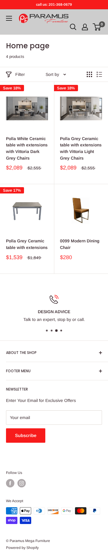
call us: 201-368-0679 (54, 4)
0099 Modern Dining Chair (79, 244)
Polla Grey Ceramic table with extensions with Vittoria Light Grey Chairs (81, 148)
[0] (97, 27)
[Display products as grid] (89, 74)
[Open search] (73, 27)
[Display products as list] (99, 74)
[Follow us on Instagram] (21, 483)
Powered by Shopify (22, 548)
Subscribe (25, 435)
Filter (20, 74)
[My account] (85, 27)
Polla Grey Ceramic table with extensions (27, 244)
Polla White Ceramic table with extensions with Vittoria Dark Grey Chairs (27, 148)
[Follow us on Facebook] (10, 483)
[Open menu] (9, 18)
